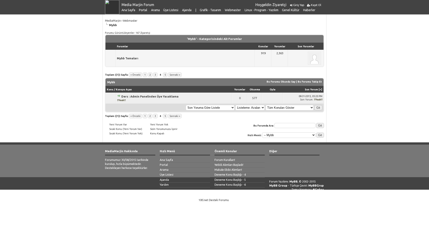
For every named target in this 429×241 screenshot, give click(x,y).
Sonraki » (175, 74)
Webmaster (130, 20)
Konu (110, 89)
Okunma (255, 89)
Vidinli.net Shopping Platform (214, 205)
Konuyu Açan (124, 89)
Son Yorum (311, 89)
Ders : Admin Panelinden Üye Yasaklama (150, 96)
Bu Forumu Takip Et (310, 81)
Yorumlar (239, 89)
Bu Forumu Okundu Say (281, 81)
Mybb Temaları (127, 58)
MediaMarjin (113, 20)
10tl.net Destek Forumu (213, 200)
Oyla (272, 89)
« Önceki (135, 74)
